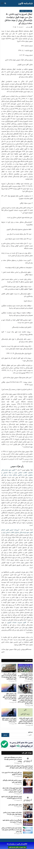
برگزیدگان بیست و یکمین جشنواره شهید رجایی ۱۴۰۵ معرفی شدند (12, 821)
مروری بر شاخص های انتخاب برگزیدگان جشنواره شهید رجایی (12, 781)
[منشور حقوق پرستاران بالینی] (28, 807)
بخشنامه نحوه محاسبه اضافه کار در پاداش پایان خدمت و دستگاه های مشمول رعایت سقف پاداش (11, 830)
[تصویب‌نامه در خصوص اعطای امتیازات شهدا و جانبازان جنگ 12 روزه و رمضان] (8, 712)
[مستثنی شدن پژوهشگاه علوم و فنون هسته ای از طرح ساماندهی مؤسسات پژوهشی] (28, 759)
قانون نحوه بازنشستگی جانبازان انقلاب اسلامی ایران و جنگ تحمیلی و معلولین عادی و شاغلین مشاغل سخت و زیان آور (17, 472)
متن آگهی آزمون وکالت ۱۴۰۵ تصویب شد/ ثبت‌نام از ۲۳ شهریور (12, 773)
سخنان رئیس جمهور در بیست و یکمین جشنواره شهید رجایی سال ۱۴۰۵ (12, 813)
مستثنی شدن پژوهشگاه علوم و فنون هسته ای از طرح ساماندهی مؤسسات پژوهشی (13, 759)
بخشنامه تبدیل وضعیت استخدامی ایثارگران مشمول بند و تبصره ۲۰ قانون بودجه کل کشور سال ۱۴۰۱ (25, 676)
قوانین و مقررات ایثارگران (25, 11)
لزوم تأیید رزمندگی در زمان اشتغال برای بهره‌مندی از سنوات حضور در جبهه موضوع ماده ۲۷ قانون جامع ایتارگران (8, 676)
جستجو (30, 732)
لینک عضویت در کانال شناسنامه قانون (17, 847)
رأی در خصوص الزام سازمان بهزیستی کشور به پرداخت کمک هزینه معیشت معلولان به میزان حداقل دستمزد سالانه (25, 720)
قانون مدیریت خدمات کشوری (16, 622)
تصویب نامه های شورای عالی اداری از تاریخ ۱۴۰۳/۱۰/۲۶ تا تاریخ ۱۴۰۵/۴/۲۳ (12, 797)
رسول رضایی (28, 27)
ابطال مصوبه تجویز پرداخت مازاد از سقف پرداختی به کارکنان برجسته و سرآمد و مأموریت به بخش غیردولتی (12, 790)
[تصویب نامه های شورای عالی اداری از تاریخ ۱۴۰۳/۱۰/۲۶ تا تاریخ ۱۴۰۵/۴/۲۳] (28, 799)
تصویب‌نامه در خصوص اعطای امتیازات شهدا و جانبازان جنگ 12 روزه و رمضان (9, 720)
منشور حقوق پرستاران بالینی (15, 805)
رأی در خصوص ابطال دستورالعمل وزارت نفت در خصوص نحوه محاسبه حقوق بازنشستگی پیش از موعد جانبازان (9, 697)
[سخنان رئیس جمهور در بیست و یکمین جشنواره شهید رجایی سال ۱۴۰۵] (28, 814)
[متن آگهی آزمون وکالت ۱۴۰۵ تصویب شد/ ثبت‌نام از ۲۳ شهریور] (28, 775)
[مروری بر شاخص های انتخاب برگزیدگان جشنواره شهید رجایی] (28, 782)
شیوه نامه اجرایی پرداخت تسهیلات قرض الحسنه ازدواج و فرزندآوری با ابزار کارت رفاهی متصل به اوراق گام (19, 767)
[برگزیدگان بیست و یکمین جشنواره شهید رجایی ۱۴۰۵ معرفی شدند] (28, 822)
